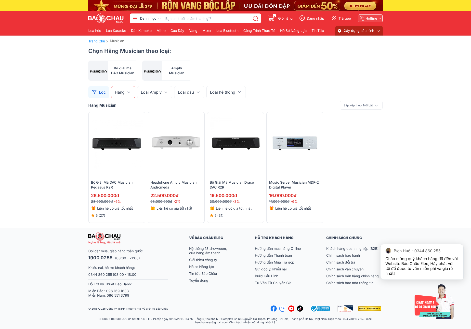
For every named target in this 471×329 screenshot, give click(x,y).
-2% (177, 201)
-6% (294, 201)
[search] (255, 18)
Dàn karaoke (141, 30)
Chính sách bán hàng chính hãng (352, 276)
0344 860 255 (100, 274)
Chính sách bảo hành (343, 255)
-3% (236, 201)
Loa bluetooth (227, 30)
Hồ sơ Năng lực (201, 267)
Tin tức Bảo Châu (203, 273)
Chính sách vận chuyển (345, 269)
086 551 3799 (118, 295)
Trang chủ (96, 41)
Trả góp (345, 18)
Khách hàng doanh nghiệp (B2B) (352, 248)
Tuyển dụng (198, 280)
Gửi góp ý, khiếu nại (271, 269)
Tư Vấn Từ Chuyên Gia (273, 283)
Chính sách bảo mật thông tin (349, 283)
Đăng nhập (315, 18)
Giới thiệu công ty (203, 260)
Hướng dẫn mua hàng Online (278, 248)
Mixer (206, 30)
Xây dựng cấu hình (359, 30)
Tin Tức (318, 30)
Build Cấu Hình (266, 276)
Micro (161, 30)
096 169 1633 (117, 291)
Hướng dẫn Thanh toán (273, 255)
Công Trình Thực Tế (259, 30)
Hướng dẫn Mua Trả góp (274, 262)
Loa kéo (94, 30)
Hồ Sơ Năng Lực (293, 30)
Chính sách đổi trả (340, 262)
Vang (193, 30)
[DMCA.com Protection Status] (370, 308)
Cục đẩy (177, 30)
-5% (117, 201)
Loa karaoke (116, 30)
